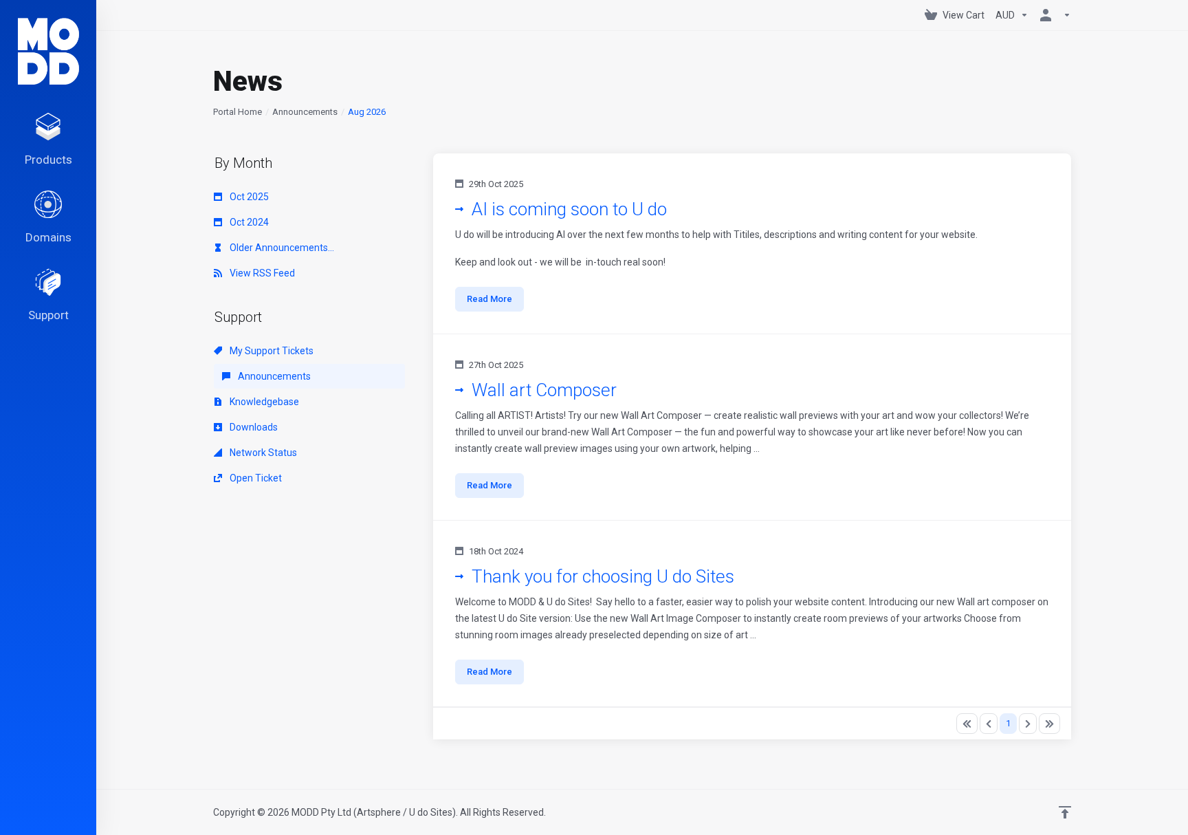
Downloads (253, 427)
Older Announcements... (281, 247)
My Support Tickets (271, 350)
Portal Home (237, 112)
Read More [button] (489, 299)
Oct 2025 (248, 196)
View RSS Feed (261, 273)
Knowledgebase (263, 401)
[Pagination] (967, 723)
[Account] (1052, 15)
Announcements (305, 112)
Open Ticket (255, 478)
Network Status (262, 452)
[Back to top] (1065, 812)
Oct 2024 (248, 222)
